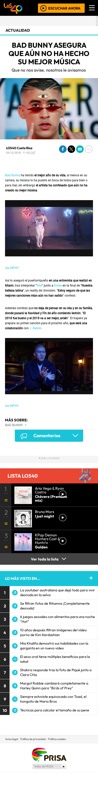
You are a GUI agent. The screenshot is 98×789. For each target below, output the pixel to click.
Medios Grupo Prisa (49, 766)
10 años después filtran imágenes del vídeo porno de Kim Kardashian (53, 632)
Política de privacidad (32, 739)
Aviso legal (11, 739)
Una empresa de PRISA (49, 754)
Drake (58, 285)
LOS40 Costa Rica (19, 148)
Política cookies (57, 739)
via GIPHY (12, 268)
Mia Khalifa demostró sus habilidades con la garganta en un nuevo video (54, 645)
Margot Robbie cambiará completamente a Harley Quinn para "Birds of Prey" (54, 685)
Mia (39, 285)
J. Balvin (35, 328)
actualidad (18, 30)
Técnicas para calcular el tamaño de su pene (54, 710)
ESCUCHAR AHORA (64, 8)
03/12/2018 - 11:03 (20, 152)
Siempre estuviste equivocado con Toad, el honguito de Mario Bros (53, 699)
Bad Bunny (12, 175)
